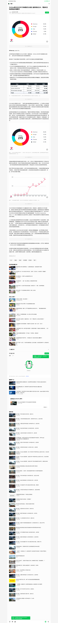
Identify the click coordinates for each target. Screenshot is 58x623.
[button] (10, 622)
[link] (12, 622)
